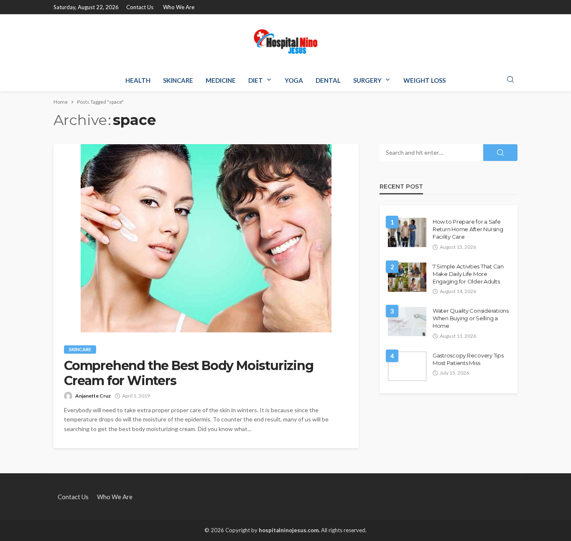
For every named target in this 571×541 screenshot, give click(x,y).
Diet (255, 80)
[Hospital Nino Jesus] (285, 41)
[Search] (510, 80)
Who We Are (178, 7)
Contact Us (139, 7)
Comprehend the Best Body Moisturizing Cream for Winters (189, 373)
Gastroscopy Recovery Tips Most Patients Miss (468, 359)
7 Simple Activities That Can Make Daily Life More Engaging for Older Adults (468, 274)
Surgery (367, 80)
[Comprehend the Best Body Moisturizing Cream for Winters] (206, 238)
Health (137, 80)
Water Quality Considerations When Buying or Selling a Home (471, 318)
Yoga (294, 80)
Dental (328, 80)
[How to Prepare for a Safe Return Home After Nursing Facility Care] (407, 232)
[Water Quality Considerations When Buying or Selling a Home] (407, 321)
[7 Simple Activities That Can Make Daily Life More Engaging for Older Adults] (407, 277)
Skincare (178, 80)
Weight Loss (424, 80)
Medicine (221, 80)
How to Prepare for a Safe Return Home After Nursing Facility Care (468, 229)
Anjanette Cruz (93, 396)
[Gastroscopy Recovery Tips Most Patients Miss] (407, 366)
